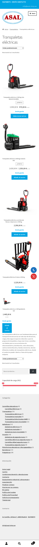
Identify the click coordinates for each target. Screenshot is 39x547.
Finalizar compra (8, 485)
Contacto (5, 477)
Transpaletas (14, 29)
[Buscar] (33, 371)
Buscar (19, 543)
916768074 (31, 517)
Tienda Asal (6, 500)
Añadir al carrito (19, 177)
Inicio (6, 29)
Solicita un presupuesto (10, 497)
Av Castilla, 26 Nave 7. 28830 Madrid (14, 517)
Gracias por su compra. (10, 487)
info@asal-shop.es (30, 6)
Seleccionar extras (19, 116)
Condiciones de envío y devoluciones (15, 474)
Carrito (4, 472)
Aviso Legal (6, 469)
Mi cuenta (5, 490)
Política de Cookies (9, 492)
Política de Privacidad (10, 495)
